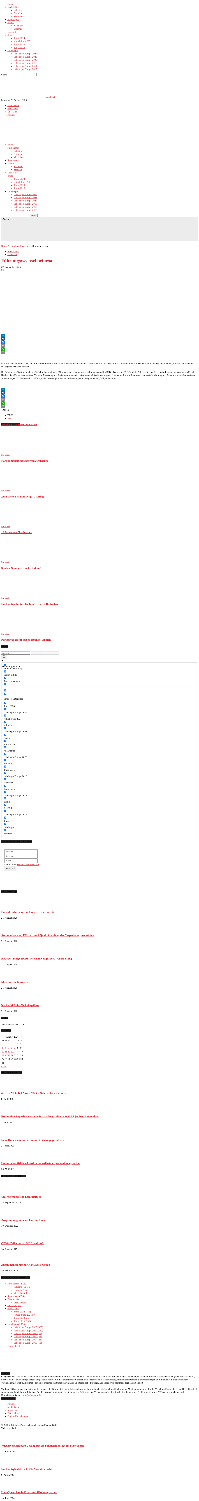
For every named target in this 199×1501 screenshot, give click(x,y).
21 (15, 1055)
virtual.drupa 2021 (23, 41)
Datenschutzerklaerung (28, 864)
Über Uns (12, 111)
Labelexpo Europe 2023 (25, 57)
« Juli (4, 1066)
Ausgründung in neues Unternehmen (23, 1220)
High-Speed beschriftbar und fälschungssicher (29, 1492)
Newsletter (12, 108)
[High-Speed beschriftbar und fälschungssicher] (9, 1486)
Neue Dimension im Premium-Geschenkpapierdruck (32, 1140)
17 (3, 1055)
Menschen (19, 16)
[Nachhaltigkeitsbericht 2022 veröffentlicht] (9, 1463)
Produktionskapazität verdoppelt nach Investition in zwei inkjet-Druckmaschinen (50, 1116)
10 (3, 1051)
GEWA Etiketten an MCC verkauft (22, 1243)
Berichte (18, 29)
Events (10, 22)
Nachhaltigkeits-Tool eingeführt (20, 1005)
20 (12, 1055)
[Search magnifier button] (4, 657)
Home (10, 4)
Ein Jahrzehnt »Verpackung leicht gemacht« (28, 911)
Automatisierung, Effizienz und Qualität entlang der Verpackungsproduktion (47, 935)
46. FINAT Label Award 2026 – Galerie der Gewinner (33, 1093)
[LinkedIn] (99, 335)
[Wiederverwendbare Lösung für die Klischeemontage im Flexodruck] (9, 1439)
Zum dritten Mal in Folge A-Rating (22, 496)
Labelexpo (12, 50)
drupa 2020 (19, 44)
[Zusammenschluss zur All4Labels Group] (9, 1259)
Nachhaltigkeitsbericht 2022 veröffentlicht (26, 1469)
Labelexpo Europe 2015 (25, 69)
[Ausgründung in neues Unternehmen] (9, 1214)
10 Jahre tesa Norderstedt (16, 532)
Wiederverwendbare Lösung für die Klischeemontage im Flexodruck (42, 1445)
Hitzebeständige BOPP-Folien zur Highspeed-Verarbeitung (36, 958)
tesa (9, 418)
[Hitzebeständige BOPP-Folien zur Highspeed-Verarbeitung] (9, 953)
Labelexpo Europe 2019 (25, 63)
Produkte (18, 13)
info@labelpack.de (32, 1395)
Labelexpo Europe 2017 (25, 66)
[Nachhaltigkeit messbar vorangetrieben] (18, 452)
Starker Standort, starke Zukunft (21, 568)
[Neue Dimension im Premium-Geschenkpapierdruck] (9, 1134)
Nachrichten (13, 7)
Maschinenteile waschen (15, 981)
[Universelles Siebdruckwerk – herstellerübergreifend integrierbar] (9, 1157)
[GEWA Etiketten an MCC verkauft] (9, 1237)
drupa (10, 35)
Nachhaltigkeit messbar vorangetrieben (25, 460)
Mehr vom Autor (28, 424)
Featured (13, 1346)
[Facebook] (99, 342)
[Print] (99, 352)
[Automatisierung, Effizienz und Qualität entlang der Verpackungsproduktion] (9, 929)
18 (6, 1055)
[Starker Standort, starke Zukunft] (18, 559)
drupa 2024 (19, 38)
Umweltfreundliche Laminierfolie (21, 1196)
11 (6, 1051)
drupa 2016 (19, 47)
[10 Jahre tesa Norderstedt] (18, 523)
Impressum (12, 1410)
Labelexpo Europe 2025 (25, 53)
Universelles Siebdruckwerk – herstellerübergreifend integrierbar (40, 1163)
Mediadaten (13, 105)
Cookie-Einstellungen (17, 1416)
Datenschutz (13, 1413)
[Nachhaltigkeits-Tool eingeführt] (9, 999)
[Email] (99, 345)
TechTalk (11, 32)
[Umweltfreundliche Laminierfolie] (9, 1191)
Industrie (18, 10)
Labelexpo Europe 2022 (25, 60)
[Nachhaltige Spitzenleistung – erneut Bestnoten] (18, 595)
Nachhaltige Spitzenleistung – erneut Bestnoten (29, 603)
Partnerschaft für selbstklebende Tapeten (26, 639)
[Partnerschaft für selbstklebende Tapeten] (18, 631)
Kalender (18, 25)
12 (9, 1051)
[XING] (99, 339)
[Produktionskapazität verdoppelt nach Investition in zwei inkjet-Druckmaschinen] (9, 1110)
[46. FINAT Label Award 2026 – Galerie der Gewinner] (9, 1087)
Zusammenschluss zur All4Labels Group (25, 1264)
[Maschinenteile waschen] (9, 976)
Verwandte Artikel (10, 424)
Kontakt (11, 115)
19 (9, 1055)
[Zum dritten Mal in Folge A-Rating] (18, 487)
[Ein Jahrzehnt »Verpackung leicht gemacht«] (9, 906)
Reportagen (13, 19)
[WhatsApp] (99, 349)
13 (12, 1051)
